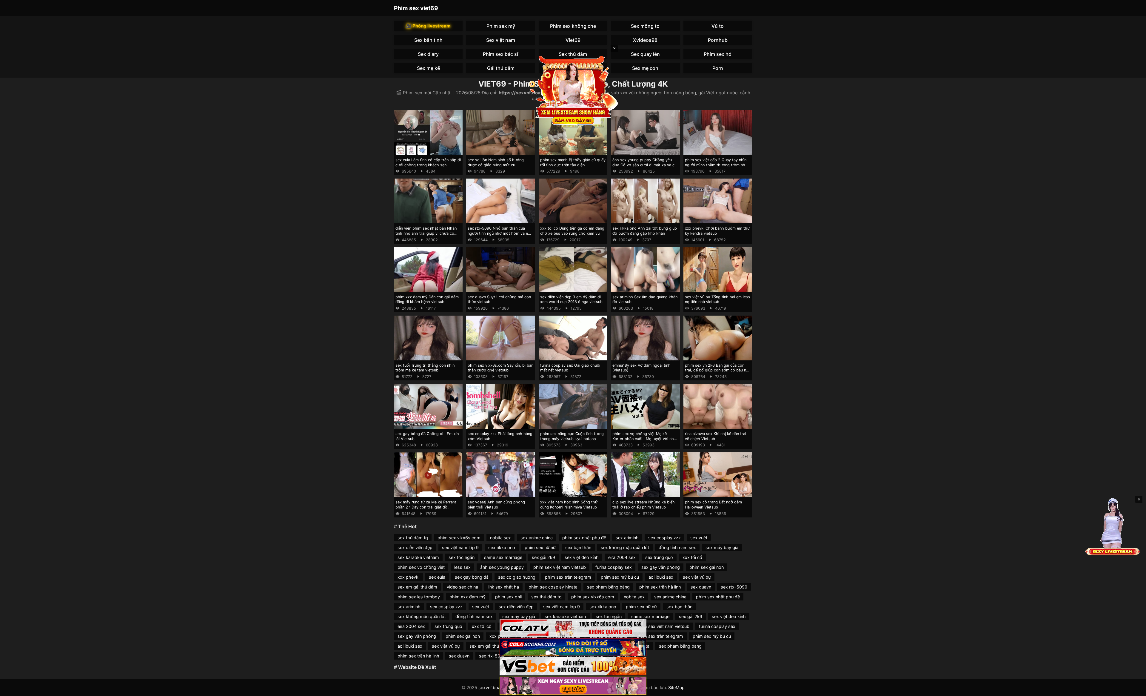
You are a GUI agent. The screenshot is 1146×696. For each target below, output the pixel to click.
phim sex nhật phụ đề (584, 537)
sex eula (437, 577)
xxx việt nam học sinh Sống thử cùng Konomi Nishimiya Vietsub (568, 504)
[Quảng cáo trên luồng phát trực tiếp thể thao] (573, 686)
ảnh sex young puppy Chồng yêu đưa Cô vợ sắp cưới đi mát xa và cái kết (644, 165)
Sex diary (428, 54)
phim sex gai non (706, 567)
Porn (717, 68)
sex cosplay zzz (664, 537)
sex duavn (701, 586)
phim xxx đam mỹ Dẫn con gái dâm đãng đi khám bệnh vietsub (427, 299)
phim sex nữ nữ (540, 547)
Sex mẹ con (645, 68)
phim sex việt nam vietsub (559, 567)
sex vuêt (698, 537)
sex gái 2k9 (543, 557)
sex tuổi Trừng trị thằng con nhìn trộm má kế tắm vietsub (425, 368)
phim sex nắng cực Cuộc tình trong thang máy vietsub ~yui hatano (572, 436)
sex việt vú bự (697, 577)
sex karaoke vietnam (418, 557)
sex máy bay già (722, 547)
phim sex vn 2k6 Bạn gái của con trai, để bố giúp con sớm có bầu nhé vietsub (718, 370)
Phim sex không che (573, 26)
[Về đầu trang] (1133, 689)
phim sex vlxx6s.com (459, 537)
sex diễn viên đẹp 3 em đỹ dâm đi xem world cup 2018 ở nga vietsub (571, 299)
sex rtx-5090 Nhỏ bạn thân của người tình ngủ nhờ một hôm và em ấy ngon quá (499, 233)
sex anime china (536, 537)
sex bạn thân (578, 547)
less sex (462, 567)
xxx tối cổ (692, 557)
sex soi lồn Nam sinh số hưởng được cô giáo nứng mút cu (496, 162)
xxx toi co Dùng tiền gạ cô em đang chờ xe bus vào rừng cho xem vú (572, 231)
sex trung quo (659, 557)
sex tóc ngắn (462, 557)
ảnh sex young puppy (502, 567)
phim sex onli (508, 596)
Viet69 (573, 40)
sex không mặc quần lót (625, 547)
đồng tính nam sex (677, 547)
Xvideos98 (645, 40)
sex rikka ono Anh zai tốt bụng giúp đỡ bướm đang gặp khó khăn (644, 231)
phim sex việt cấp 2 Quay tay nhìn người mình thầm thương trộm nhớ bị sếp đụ (716, 165)
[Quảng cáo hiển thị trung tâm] (573, 89)
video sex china (462, 586)
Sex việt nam (500, 40)
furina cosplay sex (613, 567)
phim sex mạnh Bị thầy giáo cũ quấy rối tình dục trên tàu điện (573, 162)
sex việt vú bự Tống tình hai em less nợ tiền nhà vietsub (717, 299)
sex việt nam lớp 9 (460, 547)
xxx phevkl (408, 577)
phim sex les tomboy (419, 596)
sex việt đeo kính (582, 557)
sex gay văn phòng (660, 567)
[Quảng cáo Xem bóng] (573, 628)
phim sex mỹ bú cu (620, 577)
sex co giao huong (516, 577)
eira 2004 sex (622, 557)
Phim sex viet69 (416, 8)
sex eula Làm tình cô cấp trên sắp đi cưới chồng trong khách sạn (428, 162)
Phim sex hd (717, 54)
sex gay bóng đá (472, 577)
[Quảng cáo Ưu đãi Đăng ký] (573, 647)
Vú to (717, 26)
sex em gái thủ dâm (417, 586)
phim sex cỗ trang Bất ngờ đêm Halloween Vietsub (713, 504)
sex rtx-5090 (734, 586)
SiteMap (676, 687)
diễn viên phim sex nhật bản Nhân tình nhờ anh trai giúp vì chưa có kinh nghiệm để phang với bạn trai (426, 233)
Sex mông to (645, 26)
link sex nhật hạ (503, 586)
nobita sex (500, 537)
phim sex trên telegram (568, 577)
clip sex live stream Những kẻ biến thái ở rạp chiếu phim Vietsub (643, 504)
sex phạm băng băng (608, 586)
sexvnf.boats (491, 687)
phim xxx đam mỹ (467, 596)
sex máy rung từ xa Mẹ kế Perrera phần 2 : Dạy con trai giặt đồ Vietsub (425, 507)
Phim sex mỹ (500, 26)
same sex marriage (503, 557)
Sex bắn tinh (428, 40)
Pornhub (718, 40)
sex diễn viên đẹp (415, 547)
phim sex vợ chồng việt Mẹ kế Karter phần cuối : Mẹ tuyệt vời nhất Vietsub (644, 438)
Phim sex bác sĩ (500, 54)
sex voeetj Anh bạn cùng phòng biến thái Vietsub (496, 504)
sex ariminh (627, 537)
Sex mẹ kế (428, 68)
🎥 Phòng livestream (428, 26)
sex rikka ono (501, 547)
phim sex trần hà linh (660, 586)
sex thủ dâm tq (413, 537)
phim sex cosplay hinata (553, 586)
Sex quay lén (645, 54)
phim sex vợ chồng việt (421, 567)
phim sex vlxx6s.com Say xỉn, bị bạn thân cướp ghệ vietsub (500, 368)
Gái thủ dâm (501, 68)
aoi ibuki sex (661, 577)
